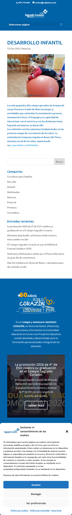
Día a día (11, 181)
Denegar (36, 494)
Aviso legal (56, 510)
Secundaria (13, 212)
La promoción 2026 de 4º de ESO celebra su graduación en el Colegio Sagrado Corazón (36, 369)
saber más (36, 405)
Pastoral (11, 202)
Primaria (11, 207)
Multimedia (13, 192)
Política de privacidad (40, 510)
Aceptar (36, 484)
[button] (67, 431)
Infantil (11, 186)
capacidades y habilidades (24, 145)
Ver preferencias (36, 503)
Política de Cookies (19, 510)
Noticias (26, 48)
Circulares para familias (19, 176)
